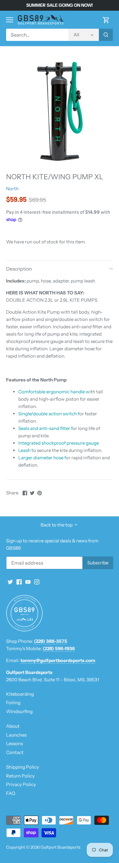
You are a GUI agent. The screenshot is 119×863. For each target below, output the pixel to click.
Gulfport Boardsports (60, 847)
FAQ (10, 793)
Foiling (13, 702)
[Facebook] (19, 581)
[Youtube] (28, 581)
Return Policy (20, 776)
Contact (14, 752)
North (12, 188)
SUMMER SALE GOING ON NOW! (59, 5)
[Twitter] (10, 581)
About (13, 726)
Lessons (14, 743)
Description (19, 269)
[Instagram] (36, 581)
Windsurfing (19, 711)
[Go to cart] (106, 19)
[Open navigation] (9, 19)
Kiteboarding (20, 694)
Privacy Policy (21, 784)
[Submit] (106, 35)
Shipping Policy (22, 767)
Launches (16, 735)
